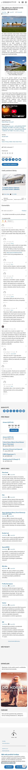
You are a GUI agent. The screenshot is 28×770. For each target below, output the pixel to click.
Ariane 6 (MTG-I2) (8, 422)
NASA (10, 141)
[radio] (3, 153)
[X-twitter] (14, 411)
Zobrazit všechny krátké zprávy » (14, 641)
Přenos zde (14, 430)
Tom (12, 277)
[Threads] (17, 411)
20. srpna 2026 (12, 585)
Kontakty (4, 741)
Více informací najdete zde (8, 762)
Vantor (4, 603)
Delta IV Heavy (5, 141)
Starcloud (5, 472)
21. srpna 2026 (11, 516)
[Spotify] (20, 411)
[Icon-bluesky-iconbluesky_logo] (23, 411)
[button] (19, 2)
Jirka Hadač (13, 353)
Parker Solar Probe (17, 141)
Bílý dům (4, 566)
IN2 (3, 622)
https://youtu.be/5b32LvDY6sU (14, 252)
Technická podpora (5, 743)
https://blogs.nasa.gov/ (8, 122)
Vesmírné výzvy (5, 748)
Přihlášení (24, 210)
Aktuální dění (5, 136)
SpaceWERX (5, 547)
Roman (12, 243)
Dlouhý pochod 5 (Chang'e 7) (11, 459)
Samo (12, 264)
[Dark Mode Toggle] (24, 766)
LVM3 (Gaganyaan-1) (9, 454)
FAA (3, 495)
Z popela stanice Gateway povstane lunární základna (10, 188)
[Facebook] (7, 411)
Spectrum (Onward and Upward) (12, 449)
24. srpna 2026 (12, 474)
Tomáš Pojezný (5, 474)
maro (12, 386)
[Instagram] (10, 411)
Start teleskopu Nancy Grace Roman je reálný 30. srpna (13, 513)
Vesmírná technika (5, 750)
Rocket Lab (5, 533)
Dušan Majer (4, 516)
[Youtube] (4, 411)
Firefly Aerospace (7, 584)
